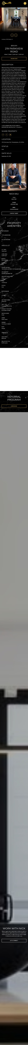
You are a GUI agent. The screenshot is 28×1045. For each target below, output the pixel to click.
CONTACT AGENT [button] (14, 213)
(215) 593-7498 (14, 204)
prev (12, 35)
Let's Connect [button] (14, 940)
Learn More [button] (14, 406)
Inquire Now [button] (14, 58)
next (15, 35)
